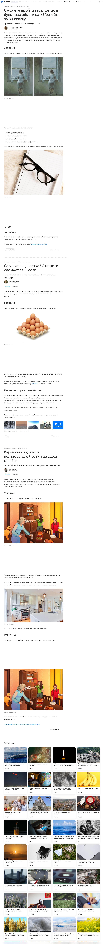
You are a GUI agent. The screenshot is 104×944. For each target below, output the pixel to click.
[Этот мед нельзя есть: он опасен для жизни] (15, 831)
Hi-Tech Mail (22, 6)
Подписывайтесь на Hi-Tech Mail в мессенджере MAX (22, 724)
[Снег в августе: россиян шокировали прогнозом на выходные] (15, 904)
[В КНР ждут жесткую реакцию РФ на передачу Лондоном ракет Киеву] (39, 880)
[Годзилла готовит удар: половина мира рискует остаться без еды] (64, 831)
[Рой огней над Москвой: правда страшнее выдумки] (15, 783)
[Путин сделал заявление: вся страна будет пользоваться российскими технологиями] (39, 831)
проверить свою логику (39, 244)
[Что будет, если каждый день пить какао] (88, 807)
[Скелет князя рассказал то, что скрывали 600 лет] (39, 807)
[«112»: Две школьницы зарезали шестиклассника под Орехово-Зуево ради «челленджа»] (64, 758)
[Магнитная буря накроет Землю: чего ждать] (15, 855)
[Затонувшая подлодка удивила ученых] (39, 758)
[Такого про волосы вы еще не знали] (39, 855)
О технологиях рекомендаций (79, 942)
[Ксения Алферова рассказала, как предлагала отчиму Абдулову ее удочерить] (88, 831)
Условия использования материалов (63, 942)
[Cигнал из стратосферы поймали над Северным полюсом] (64, 928)
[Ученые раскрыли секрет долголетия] (15, 807)
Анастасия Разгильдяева (15, 27)
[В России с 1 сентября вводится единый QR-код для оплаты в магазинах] (64, 880)
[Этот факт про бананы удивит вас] (88, 783)
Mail (2, 942)
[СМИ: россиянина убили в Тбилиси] (64, 807)
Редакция (52, 942)
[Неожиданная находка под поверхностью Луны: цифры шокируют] (64, 783)
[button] (33, 77)
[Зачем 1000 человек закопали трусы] (64, 855)
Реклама (13, 942)
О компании (7, 942)
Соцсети (28, 262)
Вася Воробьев (13, 469)
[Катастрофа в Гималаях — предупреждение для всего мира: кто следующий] (88, 758)
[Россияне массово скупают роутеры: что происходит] (15, 880)
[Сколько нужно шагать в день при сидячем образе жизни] (64, 904)
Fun (28, 6)
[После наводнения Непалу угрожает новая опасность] (88, 880)
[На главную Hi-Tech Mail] (6, 2)
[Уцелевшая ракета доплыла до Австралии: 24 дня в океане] (15, 758)
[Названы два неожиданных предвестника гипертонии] (88, 904)
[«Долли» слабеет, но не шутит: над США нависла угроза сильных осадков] (39, 928)
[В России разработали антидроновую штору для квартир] (88, 855)
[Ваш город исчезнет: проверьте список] (39, 783)
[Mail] (2, 2)
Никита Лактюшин (14, 281)
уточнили (35, 384)
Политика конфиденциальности (94, 942)
